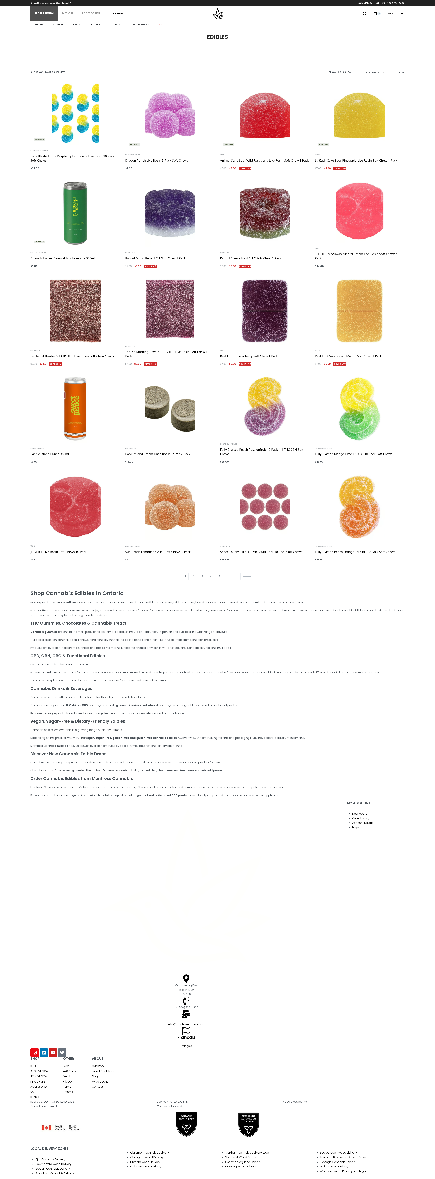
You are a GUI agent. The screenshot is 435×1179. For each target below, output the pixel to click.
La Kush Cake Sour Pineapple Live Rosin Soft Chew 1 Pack (356, 160)
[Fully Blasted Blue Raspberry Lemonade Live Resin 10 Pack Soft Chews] (75, 113)
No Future (130, 253)
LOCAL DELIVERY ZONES (49, 1148)
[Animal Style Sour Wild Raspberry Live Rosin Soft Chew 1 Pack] (265, 115)
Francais (186, 1037)
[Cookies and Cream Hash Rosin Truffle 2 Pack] (170, 409)
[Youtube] (53, 1052)
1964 (317, 248)
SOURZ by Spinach (39, 151)
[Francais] (186, 1031)
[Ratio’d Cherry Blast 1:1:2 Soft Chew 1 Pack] (265, 213)
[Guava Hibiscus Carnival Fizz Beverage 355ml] (75, 213)
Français (186, 1046)
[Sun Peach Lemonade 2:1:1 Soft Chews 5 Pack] (170, 506)
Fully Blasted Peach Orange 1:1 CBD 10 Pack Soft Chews (355, 552)
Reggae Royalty (38, 253)
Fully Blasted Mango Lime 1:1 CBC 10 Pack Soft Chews (353, 454)
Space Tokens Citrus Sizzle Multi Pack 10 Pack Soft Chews (261, 552)
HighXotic (35, 350)
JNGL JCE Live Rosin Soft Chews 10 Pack (58, 552)
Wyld (222, 350)
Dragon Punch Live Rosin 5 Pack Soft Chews (156, 160)
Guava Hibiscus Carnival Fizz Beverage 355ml (62, 258)
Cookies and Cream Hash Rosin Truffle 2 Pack (157, 454)
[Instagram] (34, 1052)
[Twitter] (62, 1052)
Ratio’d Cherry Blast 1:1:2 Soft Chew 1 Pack (250, 258)
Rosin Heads (131, 448)
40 (344, 72)
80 (349, 72)
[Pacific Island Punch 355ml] (75, 409)
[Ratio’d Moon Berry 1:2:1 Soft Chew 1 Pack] (170, 213)
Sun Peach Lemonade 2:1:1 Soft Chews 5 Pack (158, 552)
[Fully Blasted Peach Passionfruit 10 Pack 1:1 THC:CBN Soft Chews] (265, 406)
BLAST (223, 155)
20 (339, 72)
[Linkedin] (44, 1052)
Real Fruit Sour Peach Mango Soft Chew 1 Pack (348, 356)
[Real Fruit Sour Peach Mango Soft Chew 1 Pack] (360, 311)
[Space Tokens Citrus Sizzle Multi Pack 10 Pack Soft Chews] (265, 506)
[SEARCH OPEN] (365, 13)
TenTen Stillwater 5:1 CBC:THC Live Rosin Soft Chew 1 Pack (72, 356)
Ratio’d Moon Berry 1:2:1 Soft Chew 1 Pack (155, 258)
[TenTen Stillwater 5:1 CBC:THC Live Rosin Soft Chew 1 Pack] (75, 311)
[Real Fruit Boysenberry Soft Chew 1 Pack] (265, 311)
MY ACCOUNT (358, 802)
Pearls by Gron (132, 155)
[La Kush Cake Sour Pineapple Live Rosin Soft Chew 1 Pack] (360, 115)
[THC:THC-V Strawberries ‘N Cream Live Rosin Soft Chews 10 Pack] (360, 211)
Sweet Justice (37, 448)
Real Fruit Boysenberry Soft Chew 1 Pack (249, 356)
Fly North (225, 546)
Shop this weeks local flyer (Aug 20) (51, 3)
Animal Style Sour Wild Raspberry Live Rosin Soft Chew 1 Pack (264, 160)
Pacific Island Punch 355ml (49, 454)
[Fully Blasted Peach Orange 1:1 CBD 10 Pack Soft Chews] (360, 506)
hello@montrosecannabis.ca (186, 1024)
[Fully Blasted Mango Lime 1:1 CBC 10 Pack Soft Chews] (360, 409)
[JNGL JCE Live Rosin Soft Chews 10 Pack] (75, 506)
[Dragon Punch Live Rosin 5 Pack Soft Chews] (170, 115)
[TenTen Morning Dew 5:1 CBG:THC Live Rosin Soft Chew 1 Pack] (170, 308)
